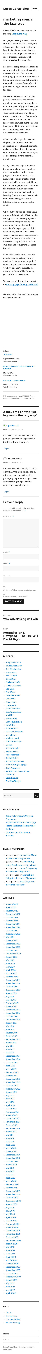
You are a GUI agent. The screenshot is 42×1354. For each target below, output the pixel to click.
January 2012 (11, 1115)
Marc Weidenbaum (14, 732)
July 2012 (10, 1095)
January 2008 (12, 1263)
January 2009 (12, 1227)
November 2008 (13, 1234)
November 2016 (13, 1013)
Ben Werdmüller (13, 669)
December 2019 (13, 980)
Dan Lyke (10, 689)
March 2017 (11, 1000)
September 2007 (13, 1277)
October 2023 (12, 917)
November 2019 (13, 983)
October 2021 (12, 930)
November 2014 (13, 1059)
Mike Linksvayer (14, 741)
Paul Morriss (12, 751)
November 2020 (13, 947)
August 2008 (11, 1244)
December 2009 (13, 1191)
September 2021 (13, 934)
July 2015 (10, 1046)
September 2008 (13, 1240)
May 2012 (10, 1102)
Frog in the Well (19, 34)
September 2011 (13, 1128)
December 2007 (13, 1267)
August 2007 (11, 1280)
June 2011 (10, 1138)
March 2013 (11, 1069)
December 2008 (13, 1230)
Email (6, 564)
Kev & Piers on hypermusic (14, 381)
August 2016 (11, 1023)
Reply (6, 449)
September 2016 (13, 1019)
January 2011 (11, 1151)
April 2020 (11, 970)
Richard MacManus (15, 761)
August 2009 (11, 1204)
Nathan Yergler (13, 748)
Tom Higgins (12, 778)
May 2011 (10, 1141)
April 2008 (11, 1257)
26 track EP (7, 355)
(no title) (10, 835)
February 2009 (12, 1224)
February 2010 (12, 1184)
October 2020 (12, 950)
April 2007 (11, 1293)
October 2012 (12, 1085)
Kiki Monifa (11, 718)
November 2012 (13, 1082)
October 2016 (12, 1016)
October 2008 (12, 1237)
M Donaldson (12, 728)
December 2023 (13, 914)
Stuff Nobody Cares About (17, 771)
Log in (9, 1312)
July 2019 (10, 996)
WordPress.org (13, 1322)
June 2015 (10, 1049)
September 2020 (13, 953)
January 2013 (11, 1075)
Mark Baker (11, 735)
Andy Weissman (13, 662)
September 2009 (13, 1201)
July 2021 (10, 937)
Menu (34, 9)
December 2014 (13, 1056)
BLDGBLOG (11, 672)
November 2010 (13, 1158)
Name (6, 552)
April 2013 (10, 1066)
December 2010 (13, 1155)
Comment (8, 517)
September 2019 (13, 990)
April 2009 (11, 1217)
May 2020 (10, 967)
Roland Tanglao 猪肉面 (16, 764)
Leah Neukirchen (14, 722)
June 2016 (10, 1029)
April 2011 (10, 1145)
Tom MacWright (13, 781)
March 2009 (11, 1221)
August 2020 (11, 957)
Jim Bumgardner (13, 712)
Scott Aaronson (13, 768)
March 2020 (11, 973)
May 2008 (10, 1254)
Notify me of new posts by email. (15, 597)
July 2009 (10, 1207)
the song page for (22, 284)
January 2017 (11, 1006)
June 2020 (10, 963)
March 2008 (11, 1260)
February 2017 (12, 1003)
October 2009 (12, 1197)
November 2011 (12, 1122)
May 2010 (10, 1174)
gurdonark (13, 425)
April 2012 (10, 1105)
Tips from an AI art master (18, 832)
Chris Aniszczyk (13, 685)
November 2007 (13, 1270)
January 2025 (12, 904)
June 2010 (10, 1171)
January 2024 (12, 911)
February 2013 (12, 1072)
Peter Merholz (12, 755)
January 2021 (11, 940)
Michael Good (12, 738)
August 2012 (11, 1092)
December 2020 (13, 944)
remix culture (29, 398)
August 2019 (11, 993)
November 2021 (13, 927)
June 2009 (10, 1211)
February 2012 (12, 1112)
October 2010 (12, 1161)
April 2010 (10, 1178)
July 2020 (10, 960)
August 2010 (11, 1164)
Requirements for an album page (21, 822)
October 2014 (12, 1062)
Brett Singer (11, 675)
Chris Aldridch (13, 682)
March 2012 (11, 1108)
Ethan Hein (11, 702)
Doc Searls (11, 699)
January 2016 (11, 1033)
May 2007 (10, 1290)
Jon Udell (10, 715)
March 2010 (11, 1181)
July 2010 (10, 1168)
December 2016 (13, 1010)
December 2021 (13, 924)
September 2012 (13, 1089)
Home (6, 1334)
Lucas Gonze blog (16, 8)
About (6, 1339)
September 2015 (13, 1039)
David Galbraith (13, 695)
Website (7, 575)
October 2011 (11, 1125)
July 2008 (10, 1247)
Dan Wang (10, 692)
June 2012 (10, 1099)
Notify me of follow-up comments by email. (19, 590)
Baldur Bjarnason (14, 666)
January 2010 (12, 1188)
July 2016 (10, 1026)
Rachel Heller (12, 758)
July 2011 (9, 1135)
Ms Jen (9, 745)
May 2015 (10, 1052)
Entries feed (11, 1316)
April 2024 (11, 907)
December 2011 (12, 1118)
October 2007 (12, 1273)
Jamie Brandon (13, 708)
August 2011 (11, 1132)
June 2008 (10, 1250)
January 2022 (12, 921)
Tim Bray (10, 774)
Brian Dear (11, 679)
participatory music (16, 398)
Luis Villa (10, 725)
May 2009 (10, 1214)
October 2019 (12, 986)
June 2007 (10, 1286)
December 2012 (13, 1079)
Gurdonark (11, 705)
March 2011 (11, 1148)
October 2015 (11, 1036)
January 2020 (12, 977)
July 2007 (10, 1283)
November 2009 (13, 1194)
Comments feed (13, 1319)
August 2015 (11, 1042)
